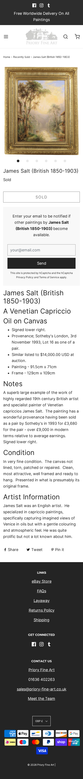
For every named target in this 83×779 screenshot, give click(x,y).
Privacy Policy (24, 277)
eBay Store (42, 581)
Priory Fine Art (42, 670)
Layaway (42, 600)
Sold (41, 197)
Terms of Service (49, 277)
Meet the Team (41, 698)
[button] (41, 111)
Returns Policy (41, 610)
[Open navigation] (6, 37)
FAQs (41, 591)
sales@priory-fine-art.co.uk (41, 689)
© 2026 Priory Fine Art (40, 764)
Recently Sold (21, 57)
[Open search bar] (65, 37)
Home (6, 57)
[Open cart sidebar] (77, 37)
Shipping (41, 620)
